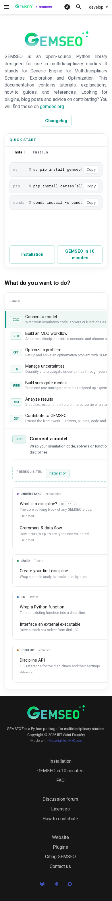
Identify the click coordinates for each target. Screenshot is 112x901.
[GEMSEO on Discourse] (69, 885)
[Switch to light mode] (67, 7)
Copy (91, 169)
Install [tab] (19, 152)
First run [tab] (40, 152)
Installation (32, 254)
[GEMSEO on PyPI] (56, 885)
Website (60, 837)
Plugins (60, 847)
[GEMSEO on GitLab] (42, 885)
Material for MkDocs (65, 740)
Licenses (60, 809)
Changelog (56, 120)
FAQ (60, 780)
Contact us (60, 866)
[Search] (79, 7)
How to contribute (60, 818)
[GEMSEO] (56, 712)
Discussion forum (60, 799)
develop (96, 7)
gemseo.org (52, 106)
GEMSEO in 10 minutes (79, 254)
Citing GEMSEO (60, 856)
